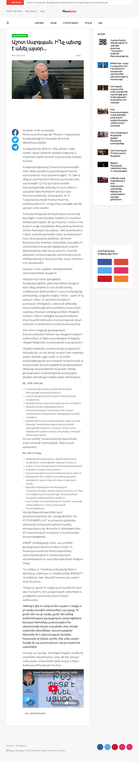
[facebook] (124, 11)
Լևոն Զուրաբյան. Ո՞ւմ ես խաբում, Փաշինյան (118, 153)
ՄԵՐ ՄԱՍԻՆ (31, 11)
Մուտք (9, 746)
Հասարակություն (20, 35)
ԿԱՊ (42, 11)
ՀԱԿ (27, 713)
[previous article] (130, 2)
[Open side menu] (7, 22)
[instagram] (121, 270)
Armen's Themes (57, 750)
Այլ (100, 23)
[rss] (121, 279)
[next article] (125, 2)
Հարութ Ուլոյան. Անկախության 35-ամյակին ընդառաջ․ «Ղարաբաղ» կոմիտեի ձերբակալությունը (119, 48)
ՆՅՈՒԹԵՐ (39, 23)
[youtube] (132, 11)
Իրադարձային (71, 23)
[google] (121, 262)
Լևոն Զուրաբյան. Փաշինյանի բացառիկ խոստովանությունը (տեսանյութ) (67, 2)
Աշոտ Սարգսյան (38, 713)
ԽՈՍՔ (101, 34)
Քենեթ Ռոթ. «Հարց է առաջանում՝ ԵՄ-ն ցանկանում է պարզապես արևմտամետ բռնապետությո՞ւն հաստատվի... (119, 71)
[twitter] (128, 11)
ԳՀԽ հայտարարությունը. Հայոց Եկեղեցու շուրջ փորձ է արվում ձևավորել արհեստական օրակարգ (120, 117)
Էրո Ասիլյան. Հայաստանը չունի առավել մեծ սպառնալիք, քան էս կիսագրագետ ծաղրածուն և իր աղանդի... (118, 94)
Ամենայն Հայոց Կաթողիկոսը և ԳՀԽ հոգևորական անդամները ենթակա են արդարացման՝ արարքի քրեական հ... (117, 189)
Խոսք (54, 23)
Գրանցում (21, 746)
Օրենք (88, 23)
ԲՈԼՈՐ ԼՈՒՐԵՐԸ (14, 11)
